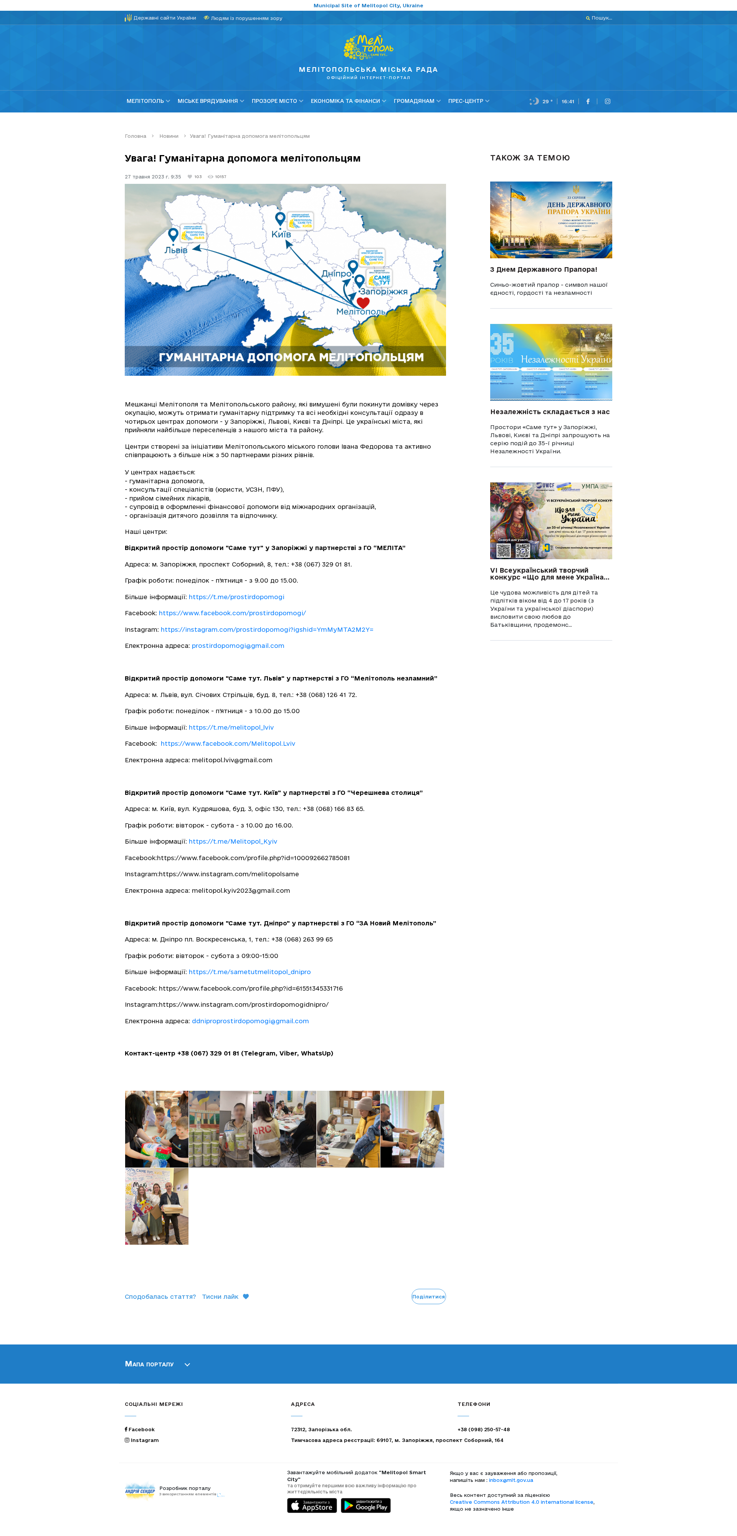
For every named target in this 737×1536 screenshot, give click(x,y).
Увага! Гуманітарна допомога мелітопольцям (250, 136)
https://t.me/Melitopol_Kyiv (232, 841)
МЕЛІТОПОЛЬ (145, 101)
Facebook (141, 1429)
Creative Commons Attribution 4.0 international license (521, 1502)
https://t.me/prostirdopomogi (235, 596)
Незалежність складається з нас (550, 411)
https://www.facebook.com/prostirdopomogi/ (231, 612)
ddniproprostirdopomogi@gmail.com (250, 1020)
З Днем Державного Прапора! (543, 269)
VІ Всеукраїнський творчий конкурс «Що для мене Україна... (550, 574)
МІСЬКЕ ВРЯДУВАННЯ (208, 101)
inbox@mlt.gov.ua (511, 1480)
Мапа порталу (149, 1363)
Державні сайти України (165, 17)
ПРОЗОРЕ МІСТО (274, 101)
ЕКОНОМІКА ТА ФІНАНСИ (345, 101)
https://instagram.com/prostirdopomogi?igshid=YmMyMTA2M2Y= (266, 629)
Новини (168, 136)
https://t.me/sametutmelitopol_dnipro (249, 971)
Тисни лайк (220, 1296)
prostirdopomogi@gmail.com (238, 645)
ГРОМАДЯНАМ (414, 101)
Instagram (144, 1440)
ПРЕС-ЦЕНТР (465, 101)
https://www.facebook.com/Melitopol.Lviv (228, 743)
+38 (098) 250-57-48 (484, 1429)
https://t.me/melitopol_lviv (230, 727)
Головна (135, 136)
